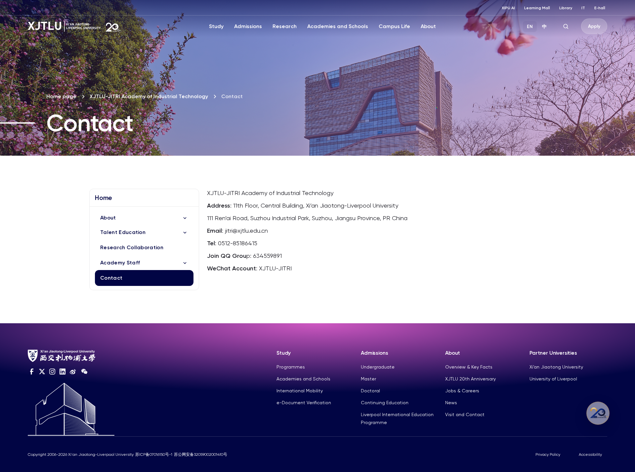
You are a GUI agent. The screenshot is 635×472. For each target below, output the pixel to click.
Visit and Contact (465, 414)
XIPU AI (508, 8)
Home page (61, 96)
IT (583, 8)
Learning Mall (537, 8)
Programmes (290, 367)
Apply (594, 26)
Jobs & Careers (462, 390)
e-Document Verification (303, 402)
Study (216, 26)
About (428, 26)
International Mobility (299, 390)
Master (368, 378)
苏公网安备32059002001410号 (200, 454)
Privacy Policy (547, 454)
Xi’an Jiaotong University (556, 367)
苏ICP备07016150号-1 (153, 454)
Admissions (248, 26)
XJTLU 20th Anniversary (470, 378)
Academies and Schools (337, 26)
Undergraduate (378, 367)
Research (285, 26)
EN (530, 26)
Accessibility (590, 454)
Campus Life (394, 26)
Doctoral (370, 390)
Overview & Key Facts (468, 367)
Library (565, 8)
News (451, 402)
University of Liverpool (553, 378)
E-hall (599, 8)
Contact (111, 278)
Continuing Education (384, 402)
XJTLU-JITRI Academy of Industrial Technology (149, 96)
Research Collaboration (131, 247)
